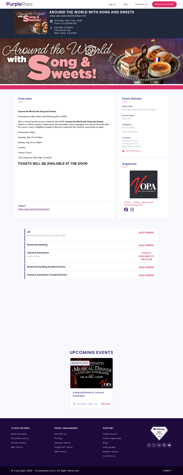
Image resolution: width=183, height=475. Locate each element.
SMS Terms (17, 447)
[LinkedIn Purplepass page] (159, 445)
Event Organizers (112, 438)
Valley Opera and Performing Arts (33, 209)
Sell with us (141, 4)
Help (125, 4)
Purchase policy (20, 438)
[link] (143, 151)
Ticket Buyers (110, 434)
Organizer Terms (64, 447)
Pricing (58, 438)
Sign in (112, 4)
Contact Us (109, 456)
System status (111, 451)
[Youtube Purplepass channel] (169, 445)
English (166, 470)
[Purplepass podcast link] (164, 445)
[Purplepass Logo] (19, 4)
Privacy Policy (18, 442)
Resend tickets (19, 434)
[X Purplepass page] (154, 445)
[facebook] (126, 210)
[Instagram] (132, 210)
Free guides (109, 447)
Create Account (164, 4)
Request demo (63, 442)
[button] (91, 30)
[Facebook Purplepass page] (149, 445)
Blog (105, 442)
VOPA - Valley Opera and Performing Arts (138, 203)
